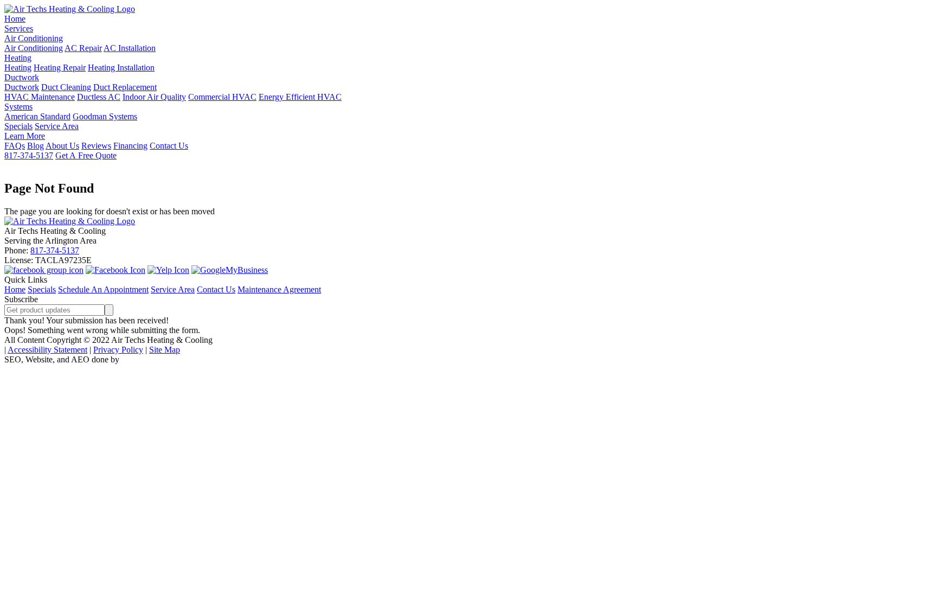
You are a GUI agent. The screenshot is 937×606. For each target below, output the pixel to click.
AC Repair (83, 48)
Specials (18, 126)
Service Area (57, 126)
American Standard (37, 116)
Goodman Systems (105, 116)
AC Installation (130, 48)
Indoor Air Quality (154, 96)
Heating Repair (60, 67)
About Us (62, 145)
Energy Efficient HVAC (300, 96)
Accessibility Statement (47, 349)
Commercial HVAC (222, 96)
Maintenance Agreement (279, 289)
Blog (35, 145)
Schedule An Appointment (103, 289)
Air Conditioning (33, 38)
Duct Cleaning (66, 87)
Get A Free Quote (86, 155)
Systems (18, 106)
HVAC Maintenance (39, 96)
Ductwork (21, 77)
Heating (17, 57)
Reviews (96, 145)
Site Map (164, 349)
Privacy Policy (118, 349)
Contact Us (169, 145)
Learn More (24, 136)
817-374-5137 (28, 155)
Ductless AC (98, 96)
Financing (130, 145)
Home (14, 18)
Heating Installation (121, 67)
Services (18, 28)
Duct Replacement (125, 87)
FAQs (14, 145)
